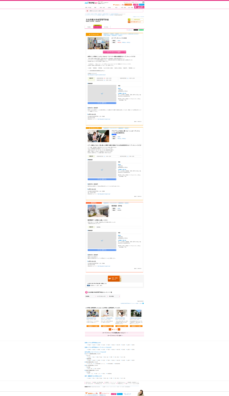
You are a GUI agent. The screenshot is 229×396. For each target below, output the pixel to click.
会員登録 (136, 4)
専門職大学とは (120, 383)
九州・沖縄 (130, 7)
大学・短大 (90, 363)
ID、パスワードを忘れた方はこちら (128, 394)
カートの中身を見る (128, 4)
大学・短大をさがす (89, 383)
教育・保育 (90, 368)
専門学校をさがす (99, 383)
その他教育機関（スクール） (100, 363)
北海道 (109, 7)
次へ (119, 329)
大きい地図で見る (102, 102)
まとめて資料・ (141, 7)
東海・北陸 (102, 7)
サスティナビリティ (113, 386)
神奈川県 (118, 344)
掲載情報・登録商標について (133, 382)
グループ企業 (122, 386)
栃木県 (94, 344)
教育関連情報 (117, 363)
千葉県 (108, 344)
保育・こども (90, 373)
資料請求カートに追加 (92, 326)
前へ (110, 329)
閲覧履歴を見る (103, 395)
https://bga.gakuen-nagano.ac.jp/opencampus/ (97, 74)
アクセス (107, 386)
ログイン (142, 4)
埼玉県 (103, 344)
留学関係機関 (110, 363)
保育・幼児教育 (97, 368)
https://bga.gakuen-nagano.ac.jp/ (104, 119)
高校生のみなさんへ (122, 382)
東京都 (113, 344)
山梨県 (128, 344)
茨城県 (89, 344)
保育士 (104, 373)
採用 (118, 386)
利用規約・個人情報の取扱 (98, 382)
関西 (95, 7)
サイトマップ (113, 382)
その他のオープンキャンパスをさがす (138, 16)
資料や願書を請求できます (136, 21)
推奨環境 (107, 382)
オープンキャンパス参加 (113, 52)
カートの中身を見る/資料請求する (91, 394)
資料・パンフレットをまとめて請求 (132, 383)
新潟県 (123, 344)
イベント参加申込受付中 (135, 19)
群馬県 (99, 344)
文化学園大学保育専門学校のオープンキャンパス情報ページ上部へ (131, 303)
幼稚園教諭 (109, 373)
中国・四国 (123, 7)
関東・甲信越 (88, 7)
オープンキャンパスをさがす (109, 383)
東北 (116, 7)
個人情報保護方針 (127, 386)
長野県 (119, 40)
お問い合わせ (88, 382)
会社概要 (104, 386)
